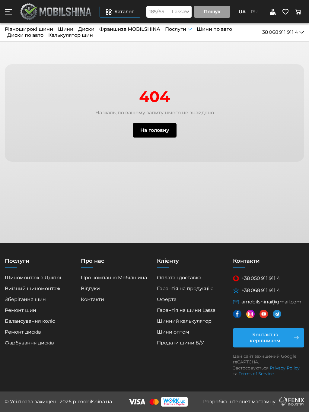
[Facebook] (237, 314)
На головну (154, 130)
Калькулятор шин (70, 35)
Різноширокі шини (29, 29)
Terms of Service (256, 373)
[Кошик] (298, 12)
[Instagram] (250, 314)
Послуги (175, 29)
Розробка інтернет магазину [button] (239, 401)
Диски (86, 29)
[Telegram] (277, 314)
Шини (65, 29)
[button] (8, 11)
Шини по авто (214, 29)
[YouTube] (264, 314)
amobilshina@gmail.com (271, 302)
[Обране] (285, 12)
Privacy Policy (285, 368)
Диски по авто (25, 35)
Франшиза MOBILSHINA (129, 29)
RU (254, 11)
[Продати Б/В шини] (273, 12)
